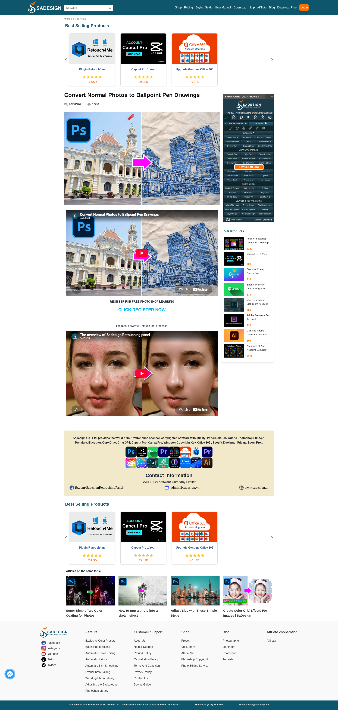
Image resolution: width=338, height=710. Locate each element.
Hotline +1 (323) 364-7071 (209, 704)
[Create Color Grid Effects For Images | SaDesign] (247, 591)
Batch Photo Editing (97, 646)
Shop (178, 7)
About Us (139, 640)
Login (304, 7)
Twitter (52, 664)
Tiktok (51, 659)
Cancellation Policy (146, 659)
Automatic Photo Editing (100, 653)
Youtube (53, 653)
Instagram (54, 648)
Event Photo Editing (97, 672)
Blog (272, 7)
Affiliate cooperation (282, 632)
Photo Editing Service (194, 665)
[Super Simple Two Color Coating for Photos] (90, 591)
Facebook (54, 642)
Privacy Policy (143, 672)
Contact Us (141, 678)
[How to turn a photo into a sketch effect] (142, 591)
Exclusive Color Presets (100, 640)
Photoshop (229, 653)
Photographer (231, 640)
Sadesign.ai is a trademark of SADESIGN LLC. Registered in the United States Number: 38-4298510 (125, 704)
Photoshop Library (96, 690)
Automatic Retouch (97, 659)
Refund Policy (142, 653)
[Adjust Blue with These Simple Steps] (195, 591)
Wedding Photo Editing (99, 678)
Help (252, 7)
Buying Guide (203, 7)
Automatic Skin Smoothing (101, 665)
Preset (185, 640)
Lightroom (229, 646)
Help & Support (143, 646)
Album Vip (187, 653)
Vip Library (188, 646)
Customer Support (148, 632)
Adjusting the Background (101, 684)
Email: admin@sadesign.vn (254, 704)
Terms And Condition (147, 665)
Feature (91, 632)
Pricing (188, 7)
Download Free (287, 7)
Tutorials (228, 659)
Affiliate (262, 7)
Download (239, 7)
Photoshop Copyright (194, 659)
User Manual (223, 7)
